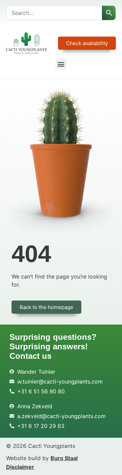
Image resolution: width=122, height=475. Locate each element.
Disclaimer (20, 466)
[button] (61, 64)
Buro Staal (64, 458)
